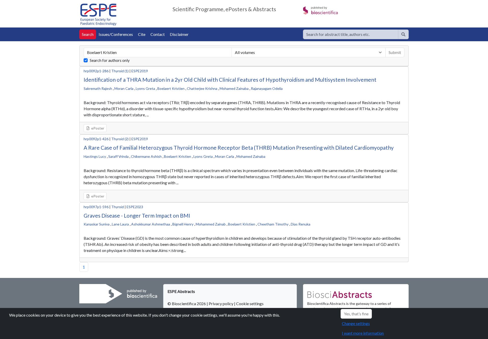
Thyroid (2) (120, 139)
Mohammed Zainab (211, 224)
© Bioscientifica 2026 (187, 303)
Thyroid (117, 207)
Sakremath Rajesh (98, 88)
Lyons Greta (145, 88)
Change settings (356, 323)
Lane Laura (120, 224)
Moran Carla (123, 88)
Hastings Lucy (95, 156)
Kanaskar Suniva (97, 224)
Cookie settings (250, 303)
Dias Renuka (300, 224)
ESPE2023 (135, 207)
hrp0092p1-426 (96, 139)
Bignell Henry (182, 224)
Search (88, 34)
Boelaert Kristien (171, 88)
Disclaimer (179, 34)
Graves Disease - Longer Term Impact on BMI (137, 215)
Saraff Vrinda (118, 156)
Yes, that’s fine (356, 313)
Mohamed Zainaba (234, 88)
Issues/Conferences (116, 34)
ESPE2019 (139, 71)
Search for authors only (110, 60)
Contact (157, 34)
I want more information (363, 333)
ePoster (97, 128)
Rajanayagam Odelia (267, 88)
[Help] (403, 34)
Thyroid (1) (120, 71)
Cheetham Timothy (272, 224)
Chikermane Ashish (146, 156)
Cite (141, 34)
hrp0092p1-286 (96, 71)
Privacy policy (221, 303)
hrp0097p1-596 (96, 207)
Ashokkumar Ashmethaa (150, 224)
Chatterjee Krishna (202, 88)
